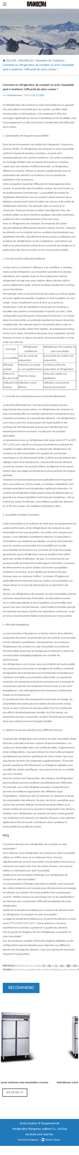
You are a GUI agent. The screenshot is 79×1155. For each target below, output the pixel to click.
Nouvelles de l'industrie (50, 60)
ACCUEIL (11, 60)
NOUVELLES (26, 60)
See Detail (46, 1092)
